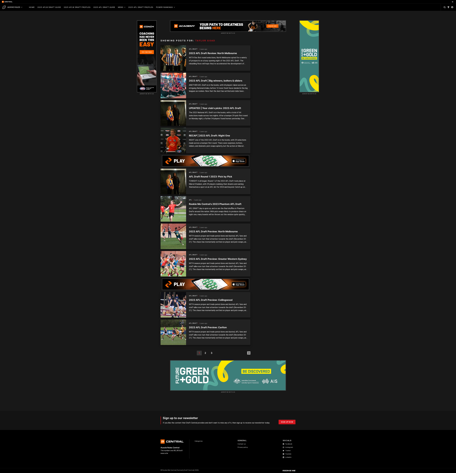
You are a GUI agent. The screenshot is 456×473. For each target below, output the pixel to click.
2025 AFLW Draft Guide (49, 7)
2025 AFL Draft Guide (104, 7)
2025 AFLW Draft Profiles (77, 7)
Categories (199, 441)
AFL (190, 200)
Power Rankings (164, 7)
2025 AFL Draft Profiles (140, 7)
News (120, 7)
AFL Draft (193, 49)
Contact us (242, 444)
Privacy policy (243, 447)
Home (31, 7)
